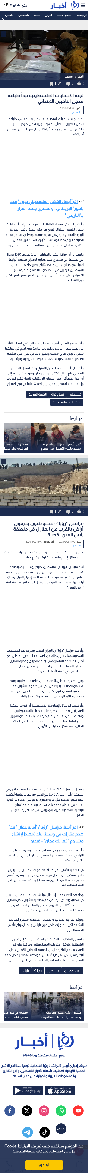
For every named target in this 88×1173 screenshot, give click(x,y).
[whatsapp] (61, 1110)
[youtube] (78, 1110)
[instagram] (44, 1110)
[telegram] (27, 1132)
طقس (9, 15)
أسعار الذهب (64, 15)
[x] (27, 1110)
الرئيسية (82, 15)
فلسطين (23, 15)
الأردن (48, 15)
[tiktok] (44, 1132)
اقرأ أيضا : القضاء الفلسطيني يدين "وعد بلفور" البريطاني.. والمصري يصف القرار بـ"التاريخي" (47, 208)
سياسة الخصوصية (24, 1151)
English (15, 5)
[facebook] (9, 1110)
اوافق (44, 1165)
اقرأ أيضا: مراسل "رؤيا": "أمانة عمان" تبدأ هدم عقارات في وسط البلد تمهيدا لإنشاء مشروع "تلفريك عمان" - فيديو (46, 834)
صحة (37, 15)
